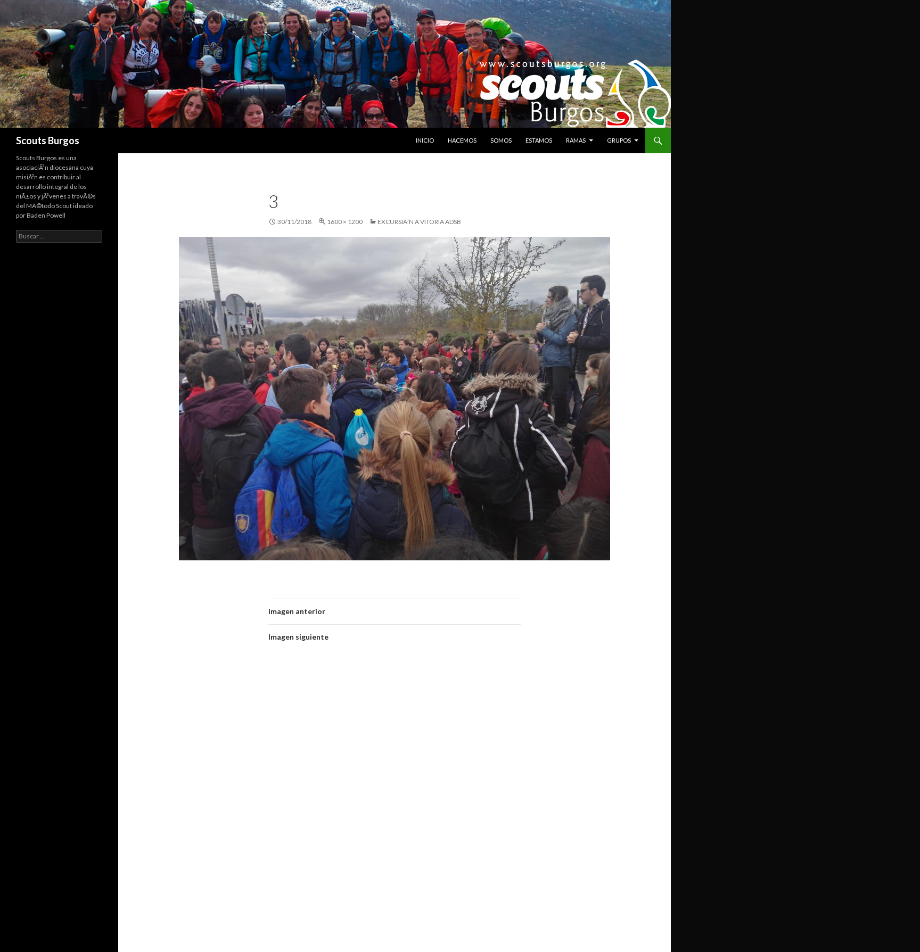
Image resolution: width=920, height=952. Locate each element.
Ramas (576, 140)
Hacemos (462, 140)
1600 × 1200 (345, 222)
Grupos (619, 140)
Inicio (425, 140)
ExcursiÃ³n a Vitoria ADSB (419, 222)
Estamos (538, 140)
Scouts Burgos (47, 140)
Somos (501, 140)
